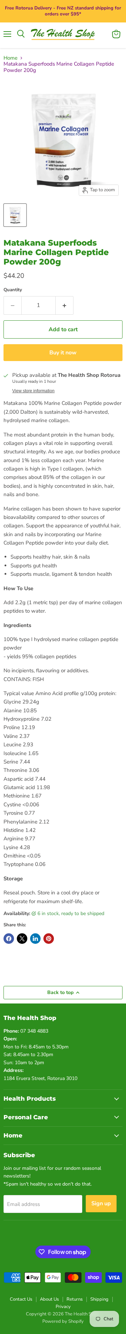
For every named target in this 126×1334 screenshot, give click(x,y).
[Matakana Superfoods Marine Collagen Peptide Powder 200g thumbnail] (15, 215)
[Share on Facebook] (9, 938)
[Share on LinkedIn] (35, 938)
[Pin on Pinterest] (48, 938)
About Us (49, 1299)
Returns (74, 1299)
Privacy (63, 1306)
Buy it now (63, 352)
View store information (33, 390)
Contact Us (21, 1299)
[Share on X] (22, 938)
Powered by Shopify (63, 1321)
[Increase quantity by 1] (65, 305)
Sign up (101, 1203)
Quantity (13, 290)
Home (11, 58)
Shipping (99, 1299)
